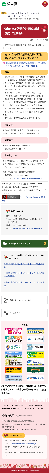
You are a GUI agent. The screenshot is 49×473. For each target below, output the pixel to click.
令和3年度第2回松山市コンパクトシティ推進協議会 (24, 283)
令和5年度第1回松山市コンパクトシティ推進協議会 (24, 265)
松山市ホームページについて (12, 408)
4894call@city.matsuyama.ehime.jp (24, 444)
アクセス (5, 405)
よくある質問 (14, 313)
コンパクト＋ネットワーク (17, 16)
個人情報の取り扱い (18, 405)
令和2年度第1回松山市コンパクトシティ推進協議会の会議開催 (24, 274)
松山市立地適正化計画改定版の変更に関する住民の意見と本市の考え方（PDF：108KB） (26, 64)
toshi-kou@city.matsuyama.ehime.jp (27, 178)
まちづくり (33, 13)
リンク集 (40, 408)
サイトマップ (29, 408)
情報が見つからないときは (20, 300)
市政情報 (23, 13)
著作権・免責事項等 (35, 405)
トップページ (12, 13)
